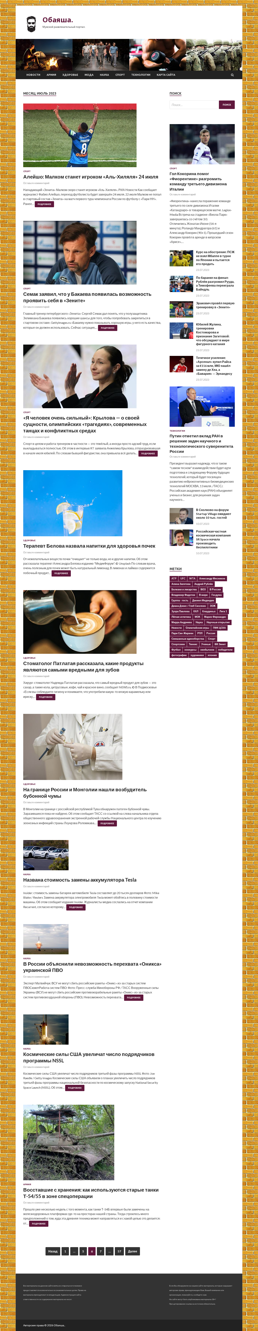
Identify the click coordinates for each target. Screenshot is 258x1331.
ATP (173, 578)
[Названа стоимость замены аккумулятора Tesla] (92, 856)
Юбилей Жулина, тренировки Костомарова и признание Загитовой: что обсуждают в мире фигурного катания (212, 334)
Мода (89, 74)
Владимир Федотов (183, 594)
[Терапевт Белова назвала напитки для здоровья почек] (92, 504)
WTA (192, 578)
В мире (203, 594)
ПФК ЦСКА (219, 627)
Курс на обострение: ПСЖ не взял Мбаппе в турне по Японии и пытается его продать (215, 257)
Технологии (140, 74)
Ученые (206, 644)
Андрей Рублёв (203, 583)
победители (225, 649)
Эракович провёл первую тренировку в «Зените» (215, 305)
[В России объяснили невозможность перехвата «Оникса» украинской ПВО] (92, 940)
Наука (104, 74)
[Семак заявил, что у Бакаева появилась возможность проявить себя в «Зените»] (92, 254)
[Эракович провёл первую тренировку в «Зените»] (181, 316)
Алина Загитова (180, 583)
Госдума (217, 594)
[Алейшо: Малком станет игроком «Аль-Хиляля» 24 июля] (92, 137)
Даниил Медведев (203, 600)
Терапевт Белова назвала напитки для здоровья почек (89, 546)
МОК (197, 616)
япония (212, 655)
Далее (132, 1251)
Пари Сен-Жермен (182, 633)
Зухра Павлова (180, 611)
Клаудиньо (209, 611)
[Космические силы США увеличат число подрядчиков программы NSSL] (92, 1031)
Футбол (176, 649)
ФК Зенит (220, 644)
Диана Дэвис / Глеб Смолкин (188, 605)
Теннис (193, 644)
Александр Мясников (212, 578)
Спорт (120, 74)
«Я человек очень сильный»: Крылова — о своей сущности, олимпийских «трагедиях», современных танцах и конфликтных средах (85, 424)
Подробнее (44, 204)
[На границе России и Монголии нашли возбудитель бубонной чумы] (92, 748)
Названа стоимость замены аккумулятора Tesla (80, 880)
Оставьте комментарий (36, 183)
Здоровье (70, 74)
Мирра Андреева (181, 622)
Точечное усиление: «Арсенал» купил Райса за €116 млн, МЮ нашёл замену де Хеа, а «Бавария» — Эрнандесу (214, 365)
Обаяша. (57, 19)
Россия (210, 633)
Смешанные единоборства (187, 638)
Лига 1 (223, 611)
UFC (182, 578)
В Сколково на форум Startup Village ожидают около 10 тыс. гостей (213, 513)
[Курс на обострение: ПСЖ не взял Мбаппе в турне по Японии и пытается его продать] (181, 265)
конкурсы (190, 649)
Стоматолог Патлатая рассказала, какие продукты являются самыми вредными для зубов (83, 666)
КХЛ (195, 611)
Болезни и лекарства (184, 589)
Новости (33, 74)
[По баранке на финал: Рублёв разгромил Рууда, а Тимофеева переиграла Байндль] (181, 291)
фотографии (179, 655)
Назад (52, 1251)
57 (119, 1251)
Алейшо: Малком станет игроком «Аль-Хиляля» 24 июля (90, 177)
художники (197, 655)
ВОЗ (203, 589)
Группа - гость (179, 600)
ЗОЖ (213, 605)
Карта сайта (166, 74)
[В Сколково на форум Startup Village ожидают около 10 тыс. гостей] (181, 523)
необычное (207, 649)
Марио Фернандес (215, 616)
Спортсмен (178, 644)
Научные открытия (218, 622)
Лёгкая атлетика (181, 616)
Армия (51, 74)
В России (215, 589)
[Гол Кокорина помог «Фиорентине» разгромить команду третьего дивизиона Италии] (202, 165)
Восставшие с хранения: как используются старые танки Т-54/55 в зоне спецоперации (91, 1193)
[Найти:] (202, 104)
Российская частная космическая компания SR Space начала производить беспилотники (213, 539)
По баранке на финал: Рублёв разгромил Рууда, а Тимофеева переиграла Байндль (215, 283)
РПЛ (199, 633)
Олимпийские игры (197, 627)
